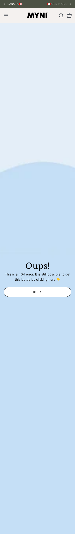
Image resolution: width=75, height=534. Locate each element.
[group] (37, 4)
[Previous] (4, 4)
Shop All (37, 291)
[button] (60, 15)
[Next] (70, 4)
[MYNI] (37, 15)
